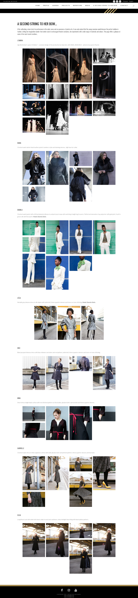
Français (125, 1)
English (131, 1)
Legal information (69, 595)
